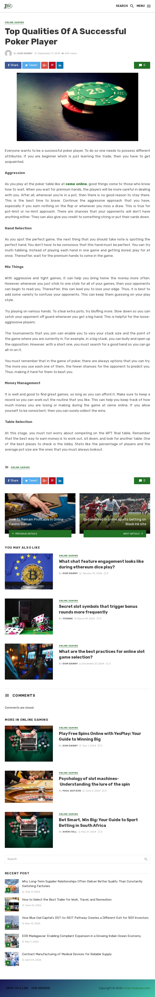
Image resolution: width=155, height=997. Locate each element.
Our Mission (40, 988)
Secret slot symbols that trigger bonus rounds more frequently (98, 609)
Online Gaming (14, 22)
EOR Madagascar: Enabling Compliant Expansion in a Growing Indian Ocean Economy (81, 936)
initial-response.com (136, 988)
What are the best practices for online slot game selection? (102, 654)
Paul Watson (72, 790)
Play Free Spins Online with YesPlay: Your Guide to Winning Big (100, 736)
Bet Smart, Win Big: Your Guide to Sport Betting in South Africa (98, 822)
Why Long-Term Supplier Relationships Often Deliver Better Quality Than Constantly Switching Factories (82, 884)
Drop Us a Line (17, 988)
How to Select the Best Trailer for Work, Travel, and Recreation (67, 899)
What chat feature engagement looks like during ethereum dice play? (101, 564)
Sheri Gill (70, 831)
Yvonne (68, 618)
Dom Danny (24, 53)
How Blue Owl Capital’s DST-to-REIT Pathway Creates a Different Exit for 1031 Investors (85, 918)
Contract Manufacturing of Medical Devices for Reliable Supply (67, 954)
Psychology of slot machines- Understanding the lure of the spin (94, 781)
